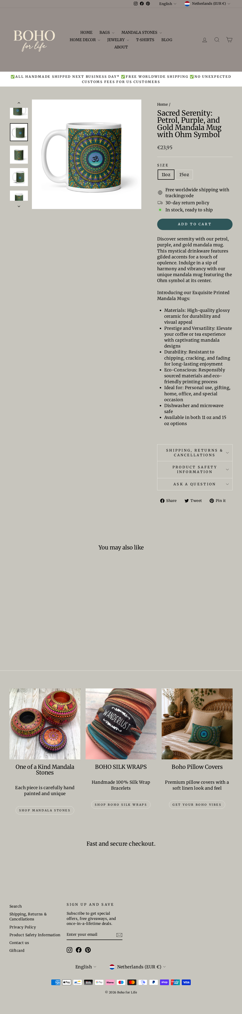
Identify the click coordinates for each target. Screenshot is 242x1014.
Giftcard (17, 950)
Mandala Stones (139, 32)
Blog (166, 39)
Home (86, 32)
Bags (105, 32)
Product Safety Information (195, 469)
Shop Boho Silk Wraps (121, 804)
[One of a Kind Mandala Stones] (44, 723)
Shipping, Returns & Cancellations (195, 452)
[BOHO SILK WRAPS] (121, 723)
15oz (184, 174)
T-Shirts (145, 39)
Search (15, 906)
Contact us (19, 942)
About (121, 47)
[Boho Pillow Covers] (197, 723)
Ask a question (194, 484)
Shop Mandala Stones (44, 810)
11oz (166, 174)
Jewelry (116, 39)
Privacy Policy (22, 927)
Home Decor (83, 39)
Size (163, 165)
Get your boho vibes (197, 804)
